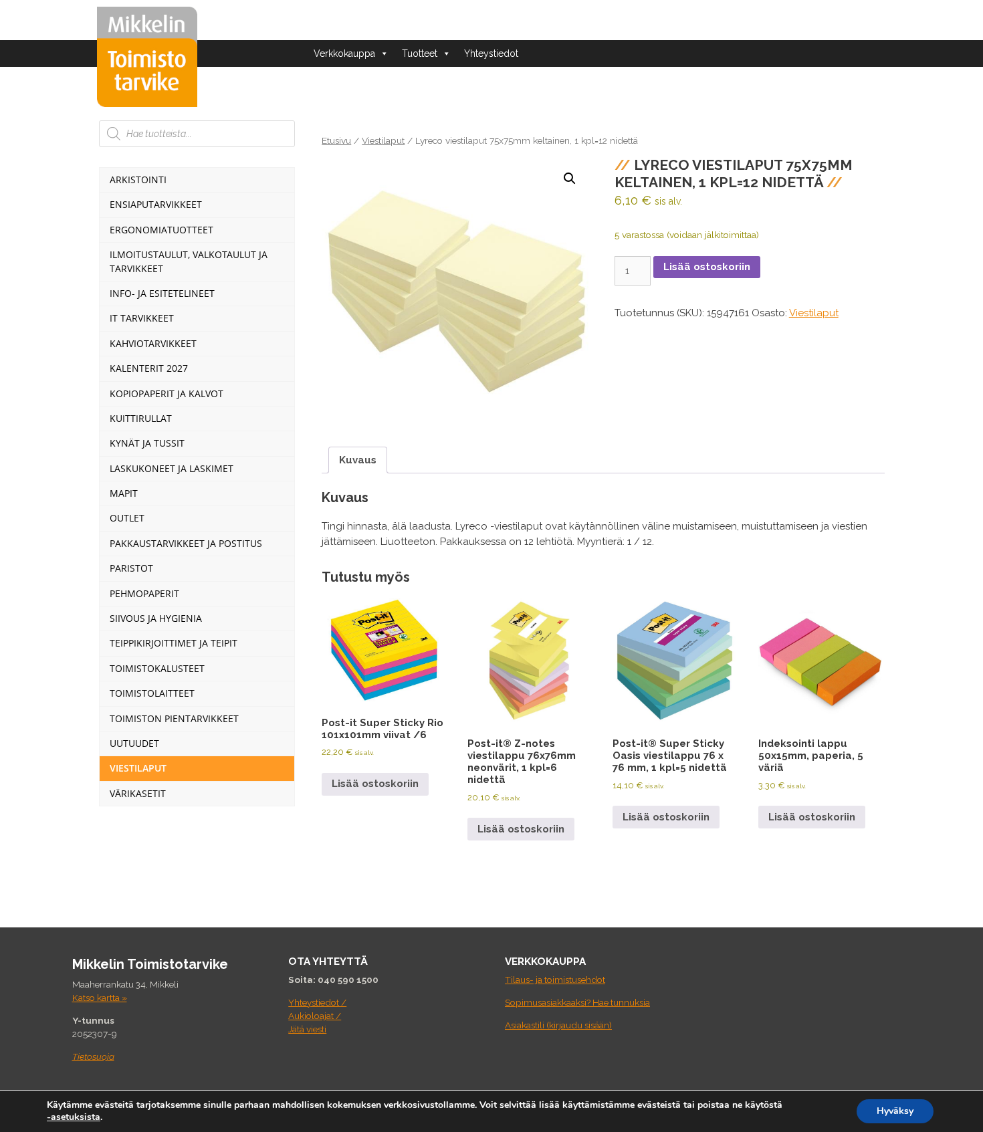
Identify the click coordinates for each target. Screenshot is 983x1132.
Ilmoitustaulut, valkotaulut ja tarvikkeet (188, 261)
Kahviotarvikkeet (153, 343)
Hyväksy (895, 1111)
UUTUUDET (134, 743)
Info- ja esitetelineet (162, 293)
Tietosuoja (93, 1056)
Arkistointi (138, 179)
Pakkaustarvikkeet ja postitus (186, 543)
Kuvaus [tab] (357, 460)
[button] (570, 178)
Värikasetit (138, 793)
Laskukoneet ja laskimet (171, 468)
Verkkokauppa (344, 53)
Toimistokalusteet (157, 668)
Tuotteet (419, 53)
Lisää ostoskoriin (706, 267)
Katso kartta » (99, 997)
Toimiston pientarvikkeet (174, 718)
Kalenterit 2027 (149, 368)
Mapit (124, 493)
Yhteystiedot (491, 53)
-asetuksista (73, 1117)
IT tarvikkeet (142, 318)
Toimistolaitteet (152, 693)
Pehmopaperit (144, 593)
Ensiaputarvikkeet (156, 204)
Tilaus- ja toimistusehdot (555, 979)
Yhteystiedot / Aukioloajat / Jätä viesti (317, 1016)
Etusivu (336, 140)
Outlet (127, 518)
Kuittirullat (141, 418)
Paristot (131, 568)
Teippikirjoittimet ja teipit (173, 643)
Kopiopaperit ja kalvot (166, 393)
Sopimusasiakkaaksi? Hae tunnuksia (577, 1002)
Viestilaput (383, 140)
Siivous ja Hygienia (156, 618)
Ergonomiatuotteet (161, 229)
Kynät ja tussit (147, 443)
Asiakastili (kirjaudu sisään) (558, 1025)
